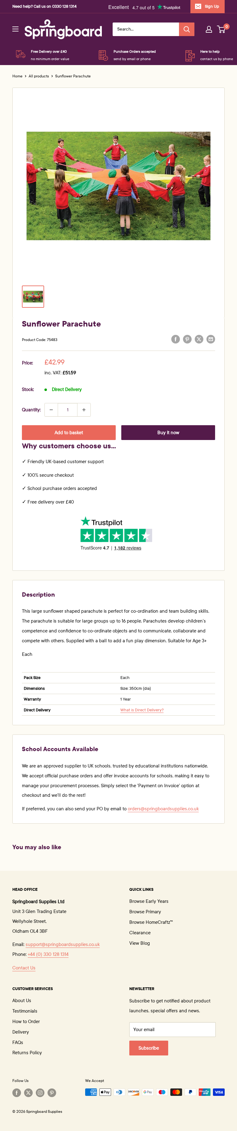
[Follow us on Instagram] (40, 1092)
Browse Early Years (148, 901)
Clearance (140, 933)
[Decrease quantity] (51, 409)
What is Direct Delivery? (142, 710)
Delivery (20, 1032)
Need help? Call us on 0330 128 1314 (44, 6)
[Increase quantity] (83, 409)
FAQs (17, 1042)
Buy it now (168, 432)
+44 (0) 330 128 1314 (48, 954)
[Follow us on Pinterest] (52, 1092)
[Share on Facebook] (175, 339)
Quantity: (31, 410)
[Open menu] (15, 29)
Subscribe (149, 1048)
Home (17, 76)
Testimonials (24, 1011)
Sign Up (212, 6)
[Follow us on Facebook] (16, 1092)
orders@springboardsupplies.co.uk (163, 809)
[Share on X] (199, 339)
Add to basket (69, 432)
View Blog (139, 943)
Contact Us (23, 968)
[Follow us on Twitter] (28, 1092)
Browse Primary (145, 912)
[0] (221, 29)
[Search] (186, 29)
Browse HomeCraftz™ (151, 922)
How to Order (26, 1021)
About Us (21, 1000)
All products (39, 76)
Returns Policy (27, 1052)
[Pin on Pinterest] (187, 339)
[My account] (209, 29)
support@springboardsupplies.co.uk (63, 944)
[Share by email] (210, 339)
